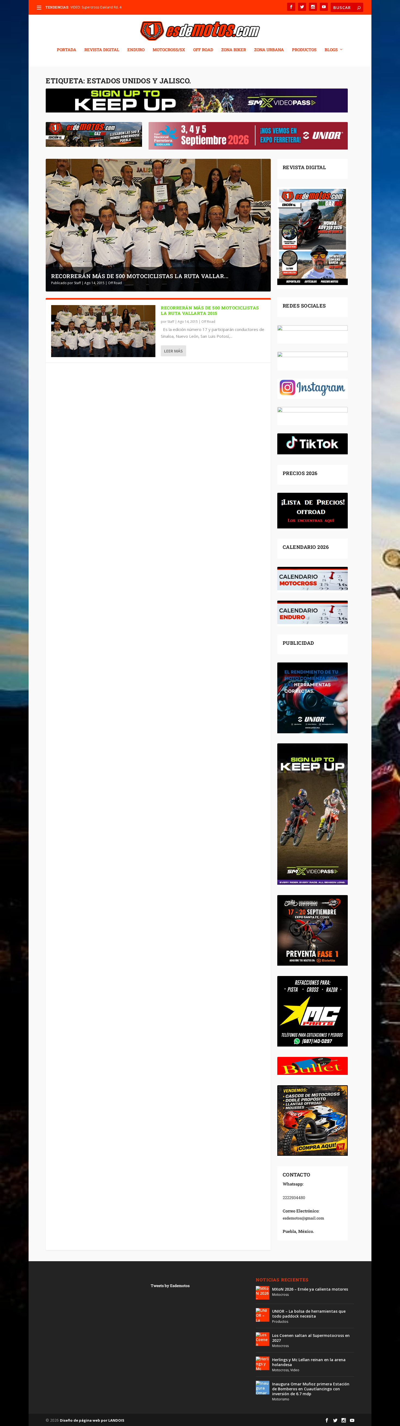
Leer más (173, 351)
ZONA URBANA (269, 49)
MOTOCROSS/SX (169, 49)
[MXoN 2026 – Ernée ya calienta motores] (262, 1293)
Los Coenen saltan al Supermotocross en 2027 (311, 1338)
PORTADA (66, 49)
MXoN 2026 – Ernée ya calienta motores (310, 1289)
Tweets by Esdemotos (170, 1285)
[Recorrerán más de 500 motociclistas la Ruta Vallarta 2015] (103, 331)
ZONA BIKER (233, 49)
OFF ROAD (203, 49)
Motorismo (280, 1399)
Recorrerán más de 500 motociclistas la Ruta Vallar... (140, 275)
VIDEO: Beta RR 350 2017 (89, 7)
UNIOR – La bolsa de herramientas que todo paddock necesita (309, 1314)
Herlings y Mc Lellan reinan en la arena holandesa (309, 1362)
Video (294, 1370)
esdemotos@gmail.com (303, 1218)
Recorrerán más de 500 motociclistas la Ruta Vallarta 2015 (210, 310)
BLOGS (331, 49)
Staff (77, 283)
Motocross (280, 1294)
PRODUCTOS (304, 49)
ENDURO (135, 49)
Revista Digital (101, 49)
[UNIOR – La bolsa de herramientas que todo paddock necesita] (262, 1315)
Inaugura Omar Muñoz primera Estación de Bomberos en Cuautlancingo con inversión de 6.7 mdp (310, 1388)
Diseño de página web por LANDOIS (92, 1420)
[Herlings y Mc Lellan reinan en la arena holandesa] (262, 1363)
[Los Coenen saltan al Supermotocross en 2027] (262, 1339)
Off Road (115, 283)
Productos (280, 1321)
